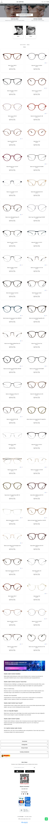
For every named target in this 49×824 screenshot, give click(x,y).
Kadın (31, 36)
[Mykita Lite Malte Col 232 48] (12, 259)
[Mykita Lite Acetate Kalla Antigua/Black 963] (36, 309)
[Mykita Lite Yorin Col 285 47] (36, 612)
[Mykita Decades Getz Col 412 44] (12, 157)
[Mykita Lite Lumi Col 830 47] (36, 82)
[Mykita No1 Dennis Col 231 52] (36, 233)
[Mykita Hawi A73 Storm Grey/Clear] (12, 284)
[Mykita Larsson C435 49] (12, 107)
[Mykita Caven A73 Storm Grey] (36, 334)
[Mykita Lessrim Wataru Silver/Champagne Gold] (12, 536)
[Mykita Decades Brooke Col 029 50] (12, 511)
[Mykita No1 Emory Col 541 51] (36, 435)
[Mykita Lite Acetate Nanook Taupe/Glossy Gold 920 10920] (36, 511)
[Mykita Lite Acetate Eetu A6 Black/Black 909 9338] (12, 360)
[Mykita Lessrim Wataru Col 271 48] (36, 259)
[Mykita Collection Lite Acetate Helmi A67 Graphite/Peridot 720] (36, 410)
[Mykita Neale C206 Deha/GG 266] (36, 183)
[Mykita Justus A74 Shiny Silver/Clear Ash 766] (36, 638)
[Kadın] (30, 30)
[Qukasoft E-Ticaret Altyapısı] (24, 822)
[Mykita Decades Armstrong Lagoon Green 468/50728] (12, 309)
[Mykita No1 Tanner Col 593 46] (36, 56)
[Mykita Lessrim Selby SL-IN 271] (12, 183)
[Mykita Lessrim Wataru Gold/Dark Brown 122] (12, 334)
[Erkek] (18, 30)
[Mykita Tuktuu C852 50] (12, 56)
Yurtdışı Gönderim (24, 752)
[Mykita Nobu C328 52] (12, 435)
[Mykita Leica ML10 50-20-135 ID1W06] (36, 157)
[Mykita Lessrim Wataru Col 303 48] (36, 461)
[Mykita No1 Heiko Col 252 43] (12, 612)
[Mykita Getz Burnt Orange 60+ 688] (36, 107)
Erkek (18, 36)
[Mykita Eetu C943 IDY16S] (12, 132)
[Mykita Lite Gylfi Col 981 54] (12, 638)
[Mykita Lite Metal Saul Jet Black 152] (12, 385)
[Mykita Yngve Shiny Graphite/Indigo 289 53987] (36, 208)
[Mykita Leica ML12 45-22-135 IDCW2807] (36, 360)
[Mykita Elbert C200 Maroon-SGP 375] (36, 536)
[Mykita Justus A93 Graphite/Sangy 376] (12, 208)
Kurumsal (24, 741)
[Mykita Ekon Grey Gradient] (36, 284)
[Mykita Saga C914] (36, 587)
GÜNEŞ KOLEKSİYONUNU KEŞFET (24, 14)
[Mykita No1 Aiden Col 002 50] (12, 82)
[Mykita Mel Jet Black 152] (36, 562)
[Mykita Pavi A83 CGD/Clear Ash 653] (36, 385)
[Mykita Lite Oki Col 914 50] (12, 461)
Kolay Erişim (24, 747)
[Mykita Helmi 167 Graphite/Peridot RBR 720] (12, 486)
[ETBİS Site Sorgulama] (24, 779)
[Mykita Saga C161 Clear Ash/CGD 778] (12, 562)
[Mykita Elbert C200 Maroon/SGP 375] (36, 486)
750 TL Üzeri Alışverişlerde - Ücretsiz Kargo (19, 4)
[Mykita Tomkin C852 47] (12, 587)
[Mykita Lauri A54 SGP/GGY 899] (12, 410)
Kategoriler (24, 744)
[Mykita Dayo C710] (36, 132)
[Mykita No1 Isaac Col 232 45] (12, 233)
